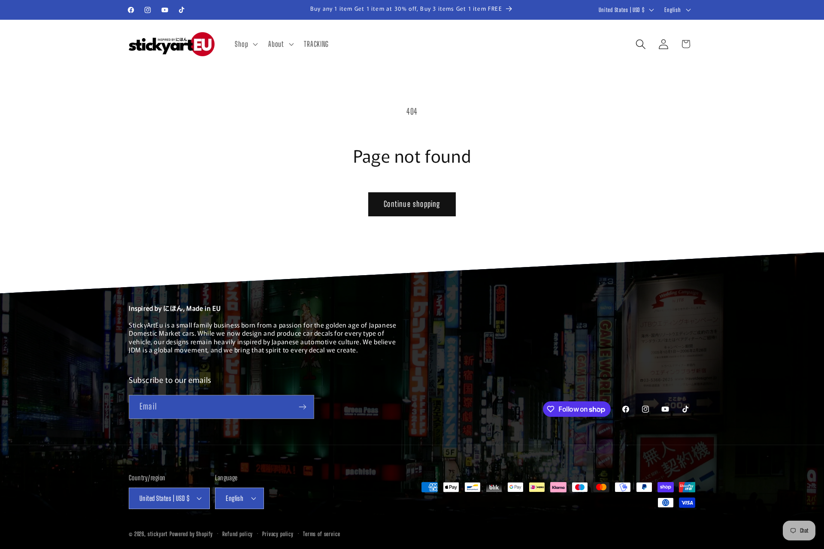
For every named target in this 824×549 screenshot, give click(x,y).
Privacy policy (278, 534)
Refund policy (237, 534)
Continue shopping (412, 204)
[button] (245, 44)
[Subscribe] (302, 407)
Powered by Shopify (191, 534)
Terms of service (321, 534)
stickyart (158, 534)
